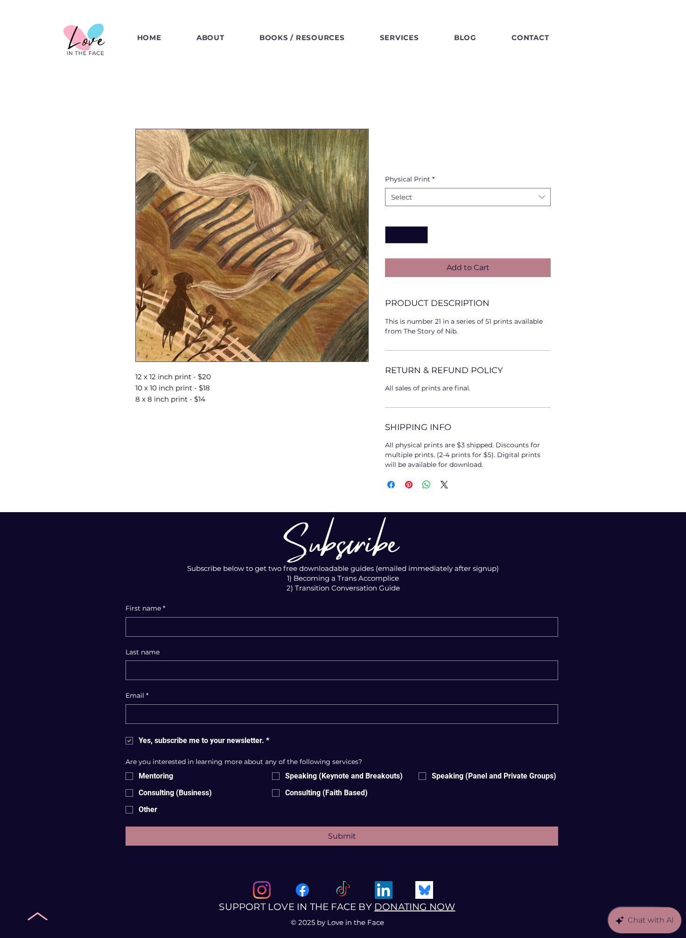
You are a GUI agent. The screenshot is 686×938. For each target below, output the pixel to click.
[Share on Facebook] (391, 484)
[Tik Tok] (343, 890)
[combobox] (468, 197)
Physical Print (409, 179)
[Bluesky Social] (424, 890)
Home (147, 94)
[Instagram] (262, 890)
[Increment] (421, 235)
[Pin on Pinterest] (408, 484)
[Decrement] (392, 235)
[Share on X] (444, 484)
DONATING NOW (414, 906)
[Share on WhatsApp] (426, 484)
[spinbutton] (406, 235)
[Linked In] (383, 890)
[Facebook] (302, 890)
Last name (143, 652)
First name (145, 608)
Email (137, 695)
